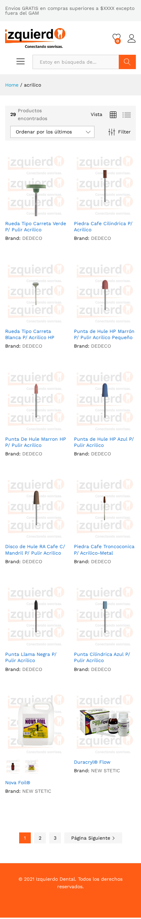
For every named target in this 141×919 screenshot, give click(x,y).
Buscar (127, 62)
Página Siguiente (91, 838)
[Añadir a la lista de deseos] (43, 212)
